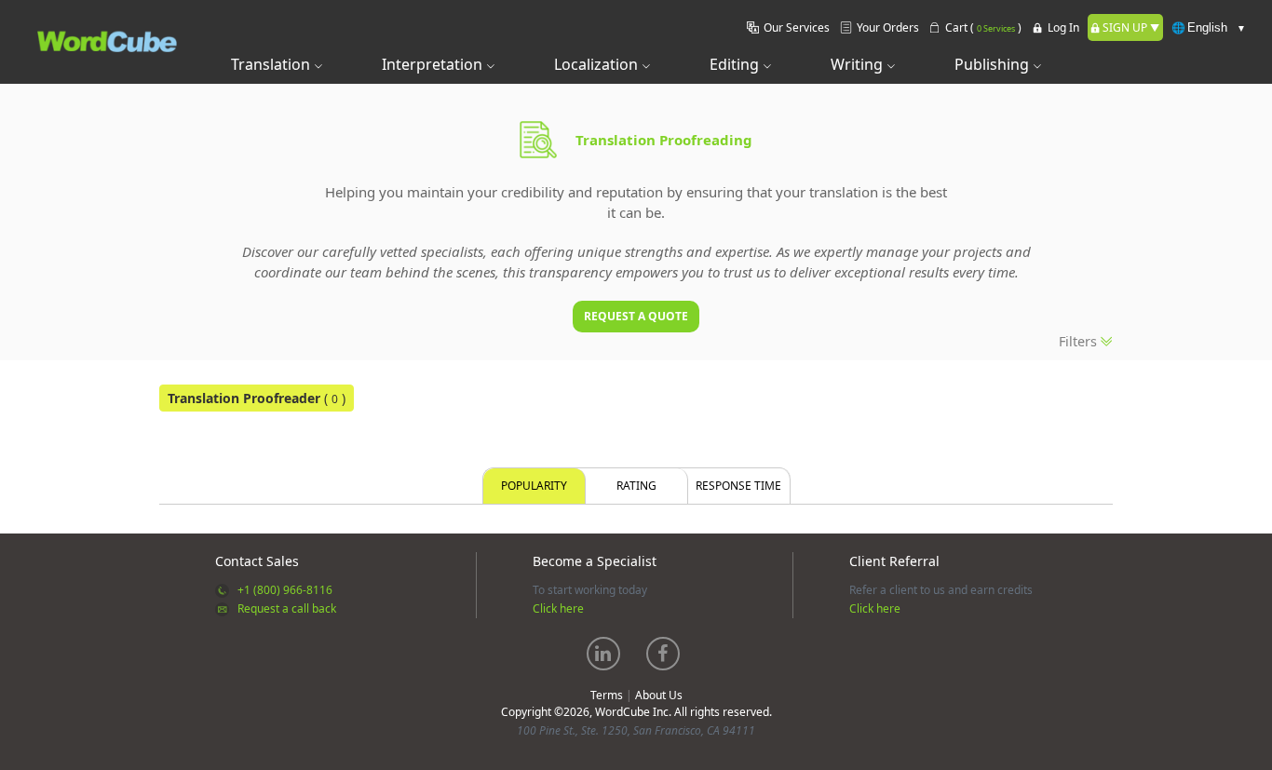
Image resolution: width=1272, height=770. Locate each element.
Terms (606, 695)
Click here (558, 608)
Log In (1063, 27)
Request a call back (286, 608)
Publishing (993, 64)
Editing (736, 64)
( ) (256, 398)
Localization (598, 64)
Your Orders (888, 27)
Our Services (797, 27)
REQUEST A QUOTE (636, 316)
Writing (858, 64)
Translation (272, 64)
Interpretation (434, 64)
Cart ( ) (983, 27)
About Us (659, 695)
